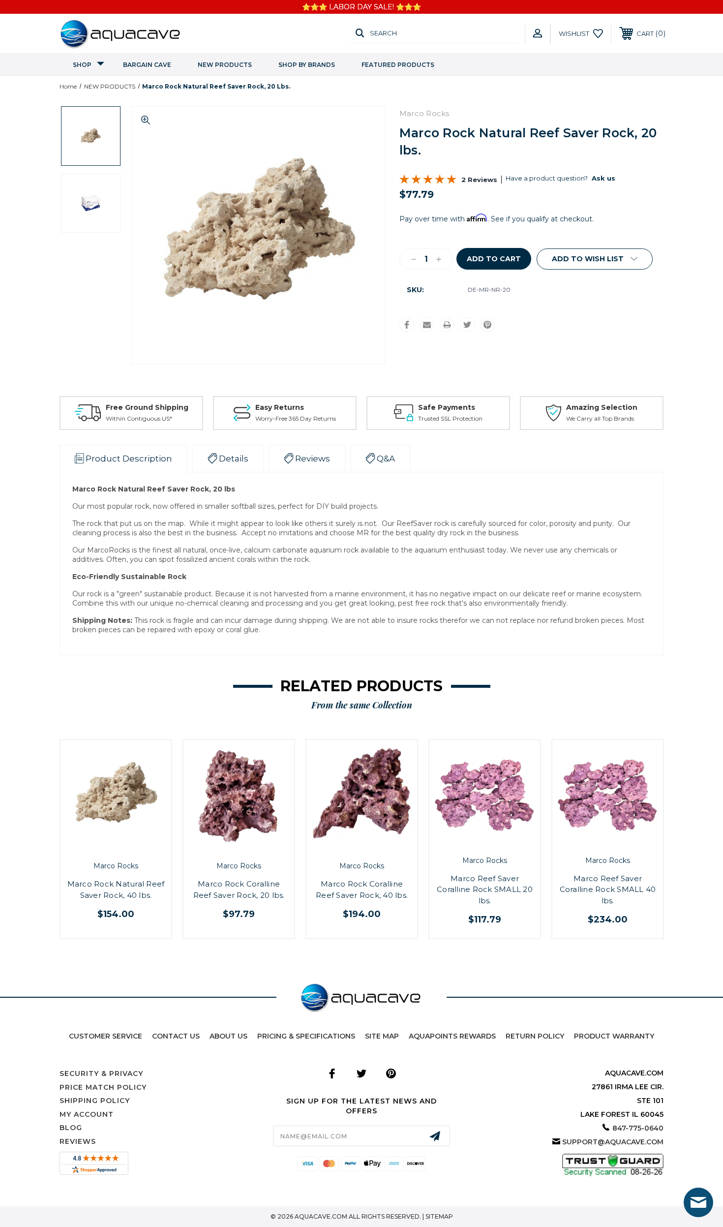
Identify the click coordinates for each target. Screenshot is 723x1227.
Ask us (603, 178)
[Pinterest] (487, 324)
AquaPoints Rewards (452, 1036)
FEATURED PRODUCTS (398, 64)
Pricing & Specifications (306, 1036)
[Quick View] (105, 847)
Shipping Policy (95, 1100)
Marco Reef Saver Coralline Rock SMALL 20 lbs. (485, 889)
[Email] (427, 324)
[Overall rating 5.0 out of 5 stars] (427, 181)
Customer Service (105, 1036)
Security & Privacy (101, 1073)
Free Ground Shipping (147, 407)
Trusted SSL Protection (450, 418)
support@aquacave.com (612, 1141)
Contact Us (176, 1036)
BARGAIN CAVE (147, 64)
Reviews (78, 1141)
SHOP (82, 64)
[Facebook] (406, 324)
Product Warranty (614, 1036)
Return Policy (535, 1036)
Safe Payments (446, 407)
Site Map (382, 1036)
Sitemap (439, 1216)
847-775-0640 (637, 1128)
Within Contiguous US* (139, 418)
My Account (87, 1114)
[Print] (447, 324)
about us (228, 1036)
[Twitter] (467, 324)
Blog (71, 1127)
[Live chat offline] (698, 1202)
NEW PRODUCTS (225, 64)
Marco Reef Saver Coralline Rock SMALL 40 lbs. (608, 889)
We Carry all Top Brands (600, 418)
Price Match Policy (103, 1087)
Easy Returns (279, 407)
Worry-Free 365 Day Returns (295, 418)
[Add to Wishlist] (127, 847)
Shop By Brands (306, 64)
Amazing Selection (601, 407)
